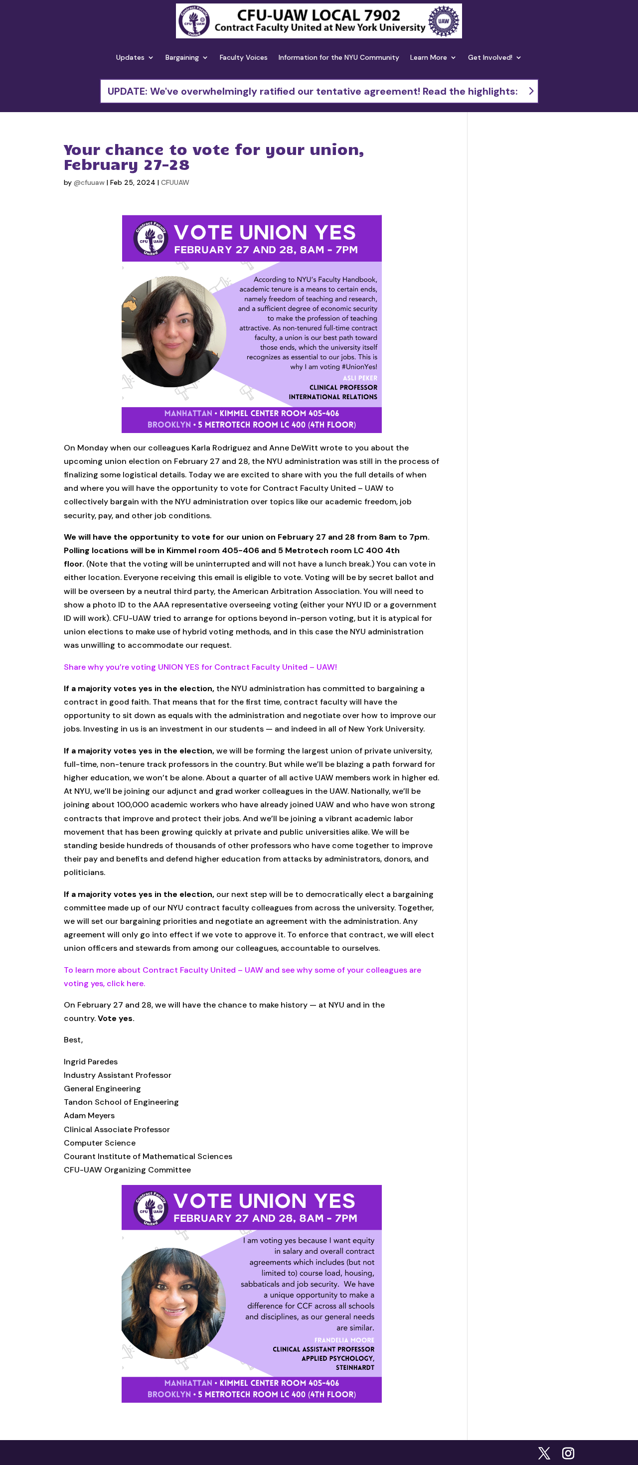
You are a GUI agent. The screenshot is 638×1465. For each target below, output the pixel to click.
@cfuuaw (89, 182)
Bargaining (182, 57)
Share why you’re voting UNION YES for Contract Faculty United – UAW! (200, 667)
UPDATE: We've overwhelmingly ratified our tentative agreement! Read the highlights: (313, 91)
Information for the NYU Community (339, 57)
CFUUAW (175, 182)
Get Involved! (490, 57)
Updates (130, 57)
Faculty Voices (244, 57)
